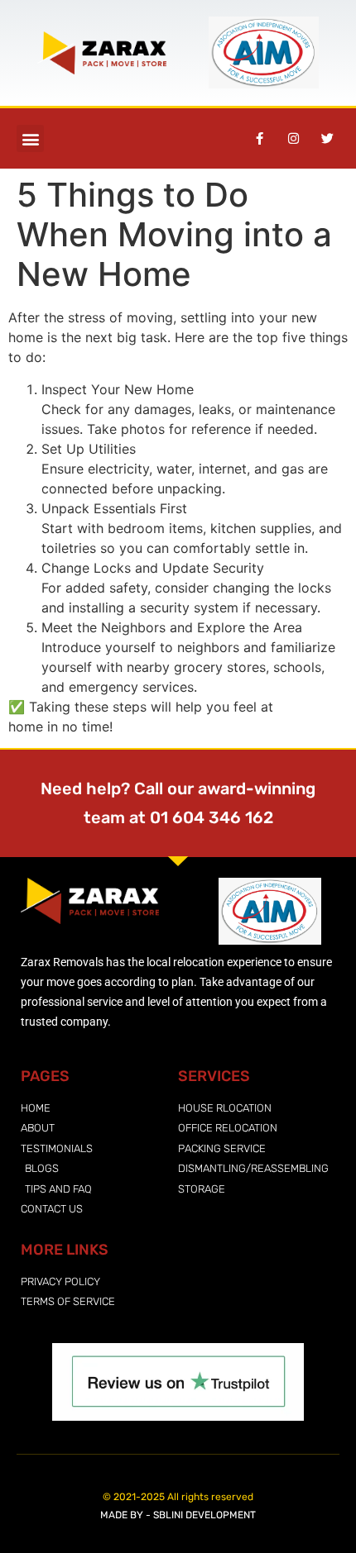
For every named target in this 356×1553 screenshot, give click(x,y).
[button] (30, 138)
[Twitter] (327, 138)
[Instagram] (293, 138)
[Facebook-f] (259, 138)
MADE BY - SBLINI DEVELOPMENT (178, 1515)
